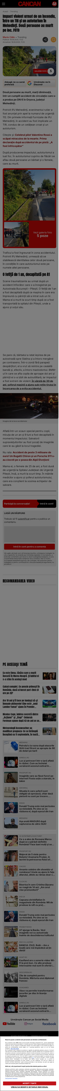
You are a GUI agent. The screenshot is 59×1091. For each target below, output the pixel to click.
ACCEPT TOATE (29, 1083)
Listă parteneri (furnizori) (11, 1078)
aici (33, 1057)
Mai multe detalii (15, 1048)
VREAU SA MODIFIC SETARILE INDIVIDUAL (29, 1087)
